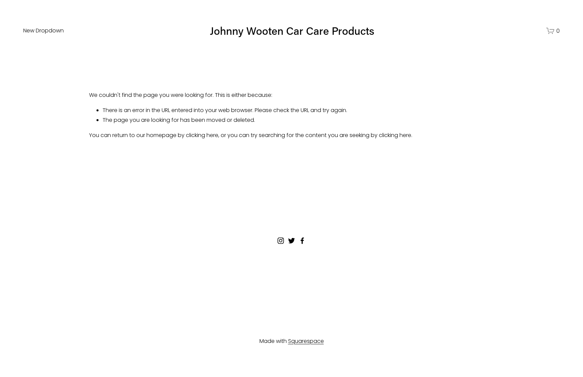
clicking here (202, 135)
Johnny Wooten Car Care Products (292, 30)
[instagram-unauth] (280, 240)
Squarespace (306, 341)
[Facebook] (302, 240)
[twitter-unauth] (291, 240)
